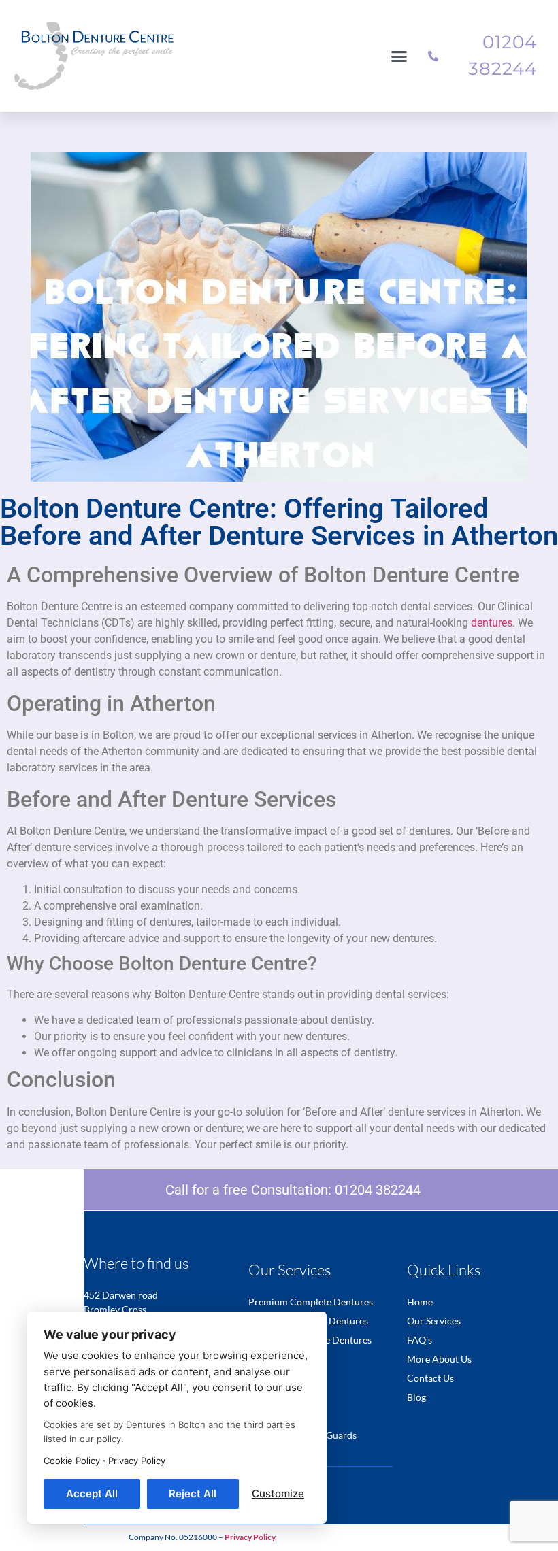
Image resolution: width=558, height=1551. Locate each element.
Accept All (92, 1493)
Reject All (192, 1493)
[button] (399, 56)
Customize (278, 1493)
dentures (491, 622)
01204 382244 (378, 1190)
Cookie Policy (72, 1460)
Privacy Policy (136, 1460)
